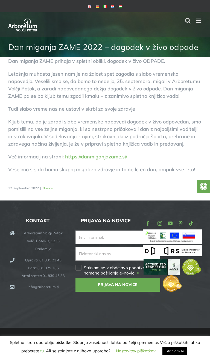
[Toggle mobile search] (188, 20)
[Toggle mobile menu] (199, 20)
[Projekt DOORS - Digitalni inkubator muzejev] (172, 248)
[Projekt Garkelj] (172, 233)
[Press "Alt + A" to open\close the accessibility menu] (203, 186)
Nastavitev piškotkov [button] (136, 350)
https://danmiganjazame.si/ (96, 157)
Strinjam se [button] (175, 351)
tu (42, 350)
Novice (47, 188)
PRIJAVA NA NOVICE (118, 284)
